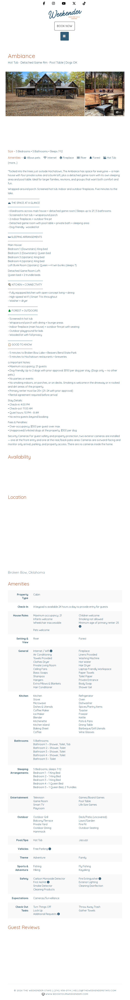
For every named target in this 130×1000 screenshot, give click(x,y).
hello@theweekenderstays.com (94, 990)
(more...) (12, 162)
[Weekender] (65, 14)
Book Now (64, 26)
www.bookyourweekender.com (66, 994)
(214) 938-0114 (62, 990)
